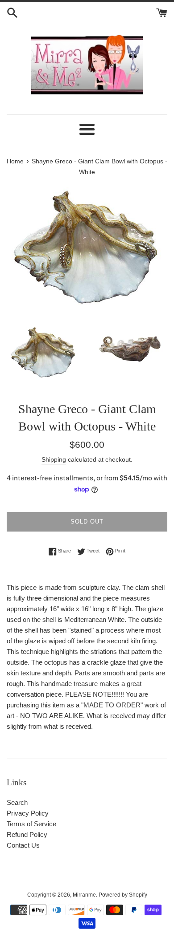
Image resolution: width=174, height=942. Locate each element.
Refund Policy (27, 834)
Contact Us (23, 845)
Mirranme (84, 895)
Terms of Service (31, 824)
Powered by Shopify (123, 895)
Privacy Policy (28, 813)
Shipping (53, 459)
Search (17, 802)
